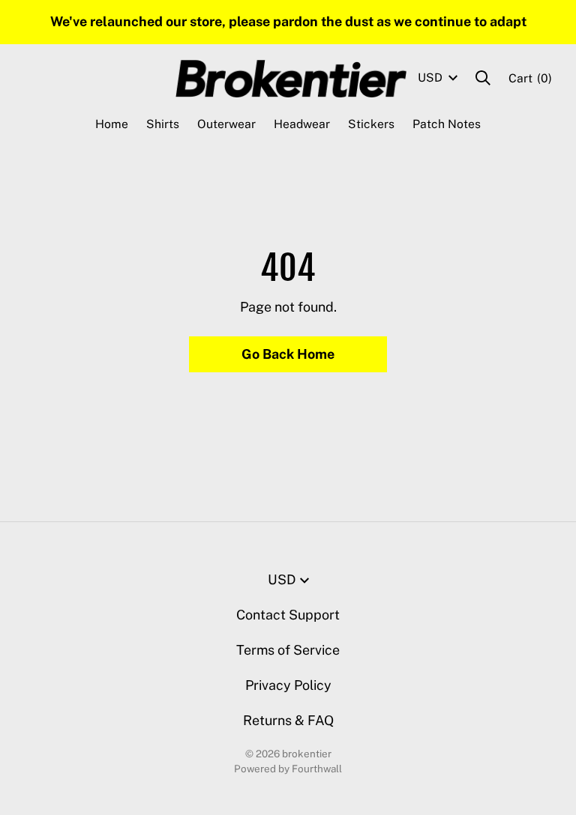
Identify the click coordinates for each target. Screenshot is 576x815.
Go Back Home (288, 354)
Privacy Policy (288, 685)
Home (111, 124)
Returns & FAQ (288, 720)
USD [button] (430, 77)
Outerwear (226, 124)
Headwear (302, 124)
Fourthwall (317, 769)
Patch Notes (446, 124)
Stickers (371, 124)
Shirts (162, 124)
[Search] (483, 77)
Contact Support (288, 614)
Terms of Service (288, 650)
